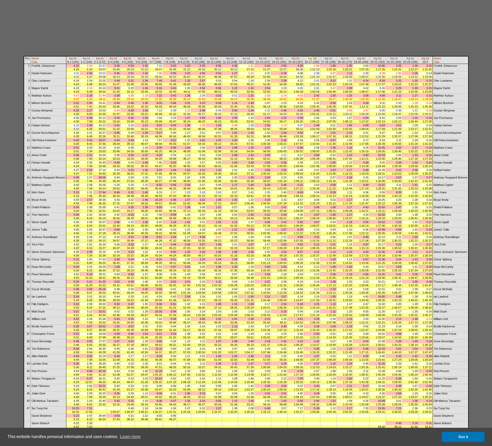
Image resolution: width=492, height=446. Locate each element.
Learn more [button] (130, 436)
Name (35, 58)
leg (71, 58)
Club (34, 61)
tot (75, 58)
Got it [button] (463, 437)
